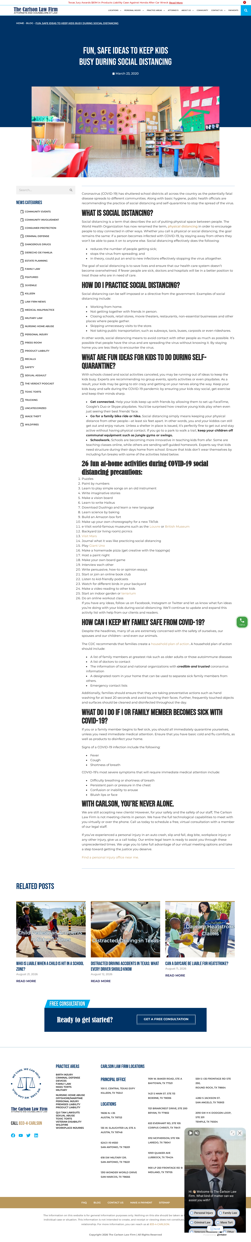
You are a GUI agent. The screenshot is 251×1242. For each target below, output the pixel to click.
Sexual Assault (35, 375)
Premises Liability (68, 1104)
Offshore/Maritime (69, 1098)
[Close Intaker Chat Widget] (239, 1133)
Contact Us (216, 10)
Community (202, 10)
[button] (246, 10)
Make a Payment (141, 1202)
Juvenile (31, 285)
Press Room (33, 342)
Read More (176, 3)
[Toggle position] (232, 1133)
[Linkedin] (36, 1135)
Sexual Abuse (65, 1115)
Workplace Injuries (70, 1127)
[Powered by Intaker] (222, 1235)
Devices (61, 1080)
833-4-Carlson (30, 1123)
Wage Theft (33, 416)
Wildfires (32, 424)
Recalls (30, 359)
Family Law (32, 268)
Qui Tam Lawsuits (68, 1112)
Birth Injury (64, 1074)
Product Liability (37, 350)
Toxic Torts (33, 391)
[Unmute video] (190, 1133)
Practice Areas (154, 10)
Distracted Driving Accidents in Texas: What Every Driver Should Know (125, 966)
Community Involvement (42, 219)
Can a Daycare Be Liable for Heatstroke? (196, 963)
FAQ (84, 1202)
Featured (31, 277)
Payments (233, 10)
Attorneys (173, 10)
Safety (29, 367)
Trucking (31, 399)
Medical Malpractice (39, 309)
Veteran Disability (68, 1121)
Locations (113, 10)
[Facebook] (13, 1135)
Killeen (30, 293)
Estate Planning (36, 260)
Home (20, 23)
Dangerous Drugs (38, 244)
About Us (186, 10)
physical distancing (183, 226)
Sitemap (164, 1202)
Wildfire (62, 1124)
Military (61, 1090)
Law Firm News (35, 301)
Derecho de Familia (38, 252)
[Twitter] (28, 1135)
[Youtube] (21, 1135)
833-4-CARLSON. (160, 1224)
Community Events (38, 211)
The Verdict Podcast (39, 383)
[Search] (71, 190)
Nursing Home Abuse (39, 326)
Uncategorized (35, 408)
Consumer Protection (40, 227)
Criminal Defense (37, 236)
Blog (29, 23)
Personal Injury (132, 10)
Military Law (34, 318)
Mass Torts (64, 1086)
